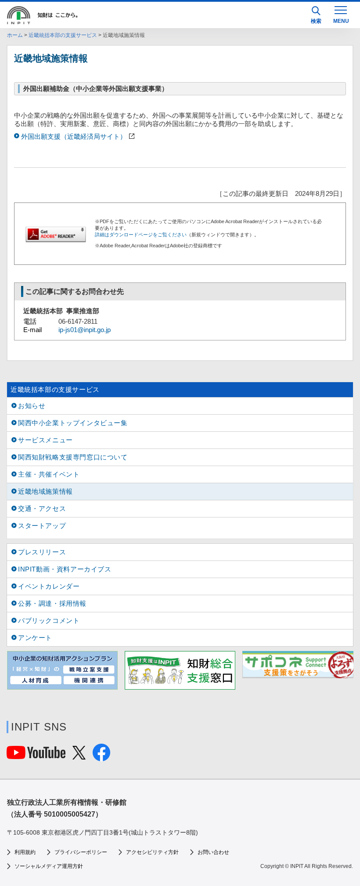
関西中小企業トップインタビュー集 (73, 423)
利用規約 (25, 852)
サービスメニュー (45, 440)
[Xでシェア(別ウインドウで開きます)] (79, 755)
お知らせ (31, 405)
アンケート (35, 637)
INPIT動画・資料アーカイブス (65, 569)
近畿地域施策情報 (45, 491)
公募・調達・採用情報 (52, 603)
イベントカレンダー (48, 586)
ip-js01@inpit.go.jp (84, 329)
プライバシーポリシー (80, 852)
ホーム (15, 35)
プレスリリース (42, 552)
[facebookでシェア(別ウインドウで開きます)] (101, 757)
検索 (316, 21)
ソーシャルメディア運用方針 (48, 866)
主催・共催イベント (48, 474)
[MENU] (340, 14)
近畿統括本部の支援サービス (63, 35)
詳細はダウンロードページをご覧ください (141, 234)
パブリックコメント (48, 620)
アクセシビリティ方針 (152, 852)
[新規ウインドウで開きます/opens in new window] (62, 670)
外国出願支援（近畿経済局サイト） (73, 136)
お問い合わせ (213, 852)
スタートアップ (42, 525)
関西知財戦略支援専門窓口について (73, 457)
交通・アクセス (42, 508)
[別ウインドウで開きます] (36, 755)
